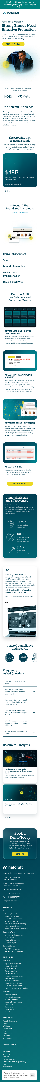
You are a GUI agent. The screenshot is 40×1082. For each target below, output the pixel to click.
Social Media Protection (13, 919)
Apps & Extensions (10, 1021)
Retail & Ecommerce (12, 1000)
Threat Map (7, 1038)
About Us (6, 1054)
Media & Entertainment (13, 1002)
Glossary (6, 1036)
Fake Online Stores (11, 973)
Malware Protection (12, 968)
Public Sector (9, 1009)
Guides (5, 1023)
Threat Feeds (9, 937)
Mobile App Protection (13, 921)
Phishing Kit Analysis (12, 940)
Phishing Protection (12, 914)
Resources (8, 1018)
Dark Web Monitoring (12, 978)
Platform (7, 907)
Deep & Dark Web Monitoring (15, 924)
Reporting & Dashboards (14, 935)
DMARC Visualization (12, 949)
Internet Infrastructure (13, 997)
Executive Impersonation (14, 976)
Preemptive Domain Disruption (16, 929)
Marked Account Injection (14, 951)
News (5, 1064)
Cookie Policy (14, 1077)
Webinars (6, 1026)
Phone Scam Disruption (13, 926)
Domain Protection (12, 916)
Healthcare (9, 1007)
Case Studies (7, 1028)
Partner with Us (9, 1059)
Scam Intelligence (11, 942)
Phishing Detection (12, 966)
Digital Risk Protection (13, 964)
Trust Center (7, 1067)
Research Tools (8, 1033)
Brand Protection (11, 971)
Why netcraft (9, 1045)
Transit (7, 1012)
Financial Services (11, 995)
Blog (4, 1031)
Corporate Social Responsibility (14, 1062)
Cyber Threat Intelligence (14, 983)
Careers (6, 1057)
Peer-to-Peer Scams (12, 981)
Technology (9, 1004)
